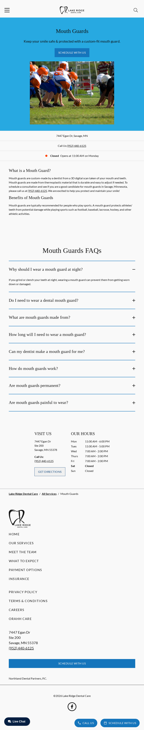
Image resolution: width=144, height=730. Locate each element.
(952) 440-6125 (76, 145)
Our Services (21, 543)
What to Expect (24, 561)
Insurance (19, 579)
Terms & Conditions (28, 601)
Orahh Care (20, 619)
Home (14, 534)
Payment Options (25, 570)
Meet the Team (23, 552)
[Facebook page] (72, 706)
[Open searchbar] (136, 10)
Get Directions (50, 471)
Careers (16, 610)
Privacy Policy (23, 592)
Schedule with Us (72, 52)
